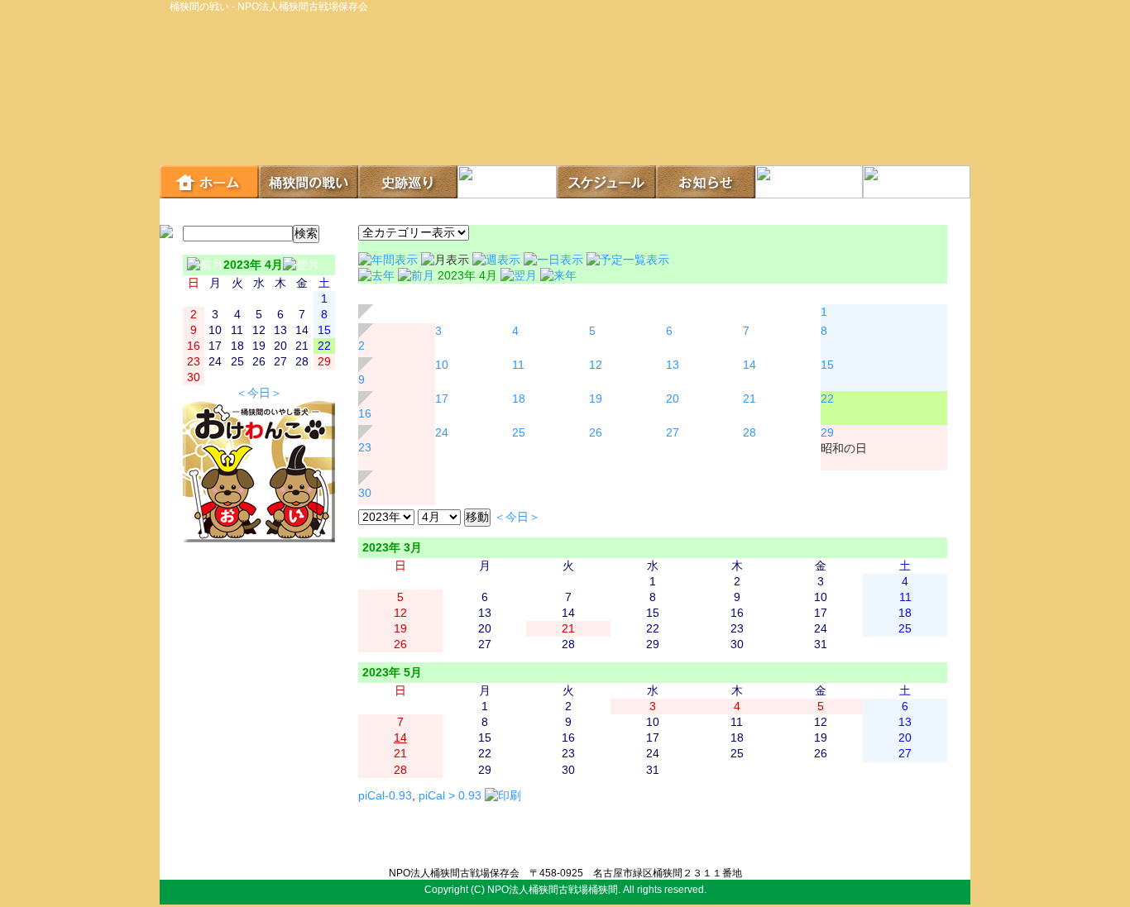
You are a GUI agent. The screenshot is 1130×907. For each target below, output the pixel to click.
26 (595, 433)
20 (672, 399)
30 (364, 493)
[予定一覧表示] (628, 260)
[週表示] (498, 260)
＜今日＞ (259, 393)
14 (749, 365)
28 (749, 433)
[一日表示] (555, 260)
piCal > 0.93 (450, 796)
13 (672, 365)
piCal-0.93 (385, 796)
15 (827, 365)
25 (518, 433)
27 (672, 433)
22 (827, 399)
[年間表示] (389, 260)
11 (518, 365)
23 (364, 448)
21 (749, 399)
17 (441, 399)
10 (441, 365)
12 (595, 365)
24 (441, 433)
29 (827, 433)
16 (364, 414)
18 (518, 399)
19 (595, 399)
